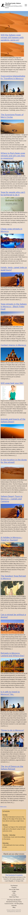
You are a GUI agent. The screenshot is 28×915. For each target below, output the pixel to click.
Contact (14, 895)
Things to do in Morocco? (12, 730)
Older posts (3, 806)
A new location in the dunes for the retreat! (14, 460)
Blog (14, 907)
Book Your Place (14, 897)
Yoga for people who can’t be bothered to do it (13, 193)
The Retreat (14, 885)
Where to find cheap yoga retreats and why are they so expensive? (13, 155)
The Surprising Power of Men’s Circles (12, 115)
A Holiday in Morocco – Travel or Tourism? (11, 538)
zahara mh (18, 911)
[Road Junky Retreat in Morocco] (14, 873)
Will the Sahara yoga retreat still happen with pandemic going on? (12, 37)
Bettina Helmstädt (16, 910)
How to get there (14, 889)
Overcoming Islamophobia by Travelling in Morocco (13, 77)
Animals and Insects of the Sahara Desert (13, 420)
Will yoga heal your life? (12, 383)
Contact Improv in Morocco (13, 345)
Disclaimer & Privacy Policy (14, 901)
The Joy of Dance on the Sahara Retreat (12, 767)
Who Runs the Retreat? (14, 900)
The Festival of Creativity (14, 875)
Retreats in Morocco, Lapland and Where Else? (12, 654)
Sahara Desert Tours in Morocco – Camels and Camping (11, 498)
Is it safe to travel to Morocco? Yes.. (10, 692)
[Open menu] (26, 5)
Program (14, 887)
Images (14, 891)
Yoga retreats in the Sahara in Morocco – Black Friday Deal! (14, 306)
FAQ (14, 893)
